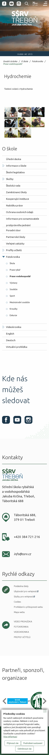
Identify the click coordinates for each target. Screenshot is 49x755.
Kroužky (13, 309)
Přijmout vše (12, 743)
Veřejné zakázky (15, 243)
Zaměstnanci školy (16, 192)
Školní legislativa (15, 172)
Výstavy (13, 283)
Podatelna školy (21, 586)
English (10, 333)
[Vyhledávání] (25, 4)
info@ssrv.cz (22, 554)
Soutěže (13, 289)
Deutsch (10, 340)
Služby (9, 179)
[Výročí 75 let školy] (35, 4)
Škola (12, 263)
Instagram (19, 4)
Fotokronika (37, 61)
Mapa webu (19, 612)
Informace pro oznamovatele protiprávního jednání (22, 219)
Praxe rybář (15, 270)
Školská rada (13, 185)
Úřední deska (13, 159)
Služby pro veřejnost (23, 596)
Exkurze (13, 315)
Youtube (11, 4)
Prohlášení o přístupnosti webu (28, 607)
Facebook (4, 4)
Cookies (17, 602)
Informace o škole (16, 165)
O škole (24, 61)
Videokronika (13, 327)
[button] (5, 701)
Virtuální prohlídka (16, 346)
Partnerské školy (15, 237)
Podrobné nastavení (32, 743)
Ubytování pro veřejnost (25, 591)
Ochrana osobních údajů (19, 212)
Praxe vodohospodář (12, 64)
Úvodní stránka (10, 61)
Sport (12, 296)
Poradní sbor (13, 230)
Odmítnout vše (24, 749)
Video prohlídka (23, 621)
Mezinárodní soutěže (20, 302)
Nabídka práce (14, 205)
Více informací (10, 737)
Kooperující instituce (17, 198)
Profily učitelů (14, 250)
